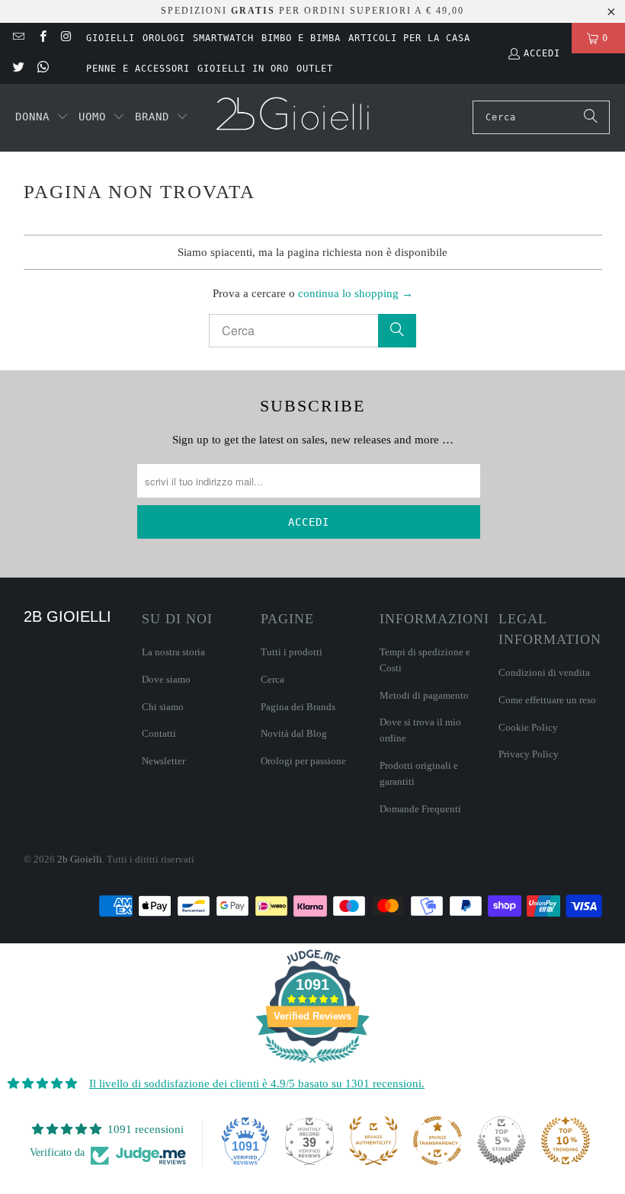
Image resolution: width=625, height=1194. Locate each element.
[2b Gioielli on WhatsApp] (41, 68)
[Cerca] (591, 117)
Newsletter (163, 761)
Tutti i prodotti (291, 652)
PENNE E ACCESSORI (138, 68)
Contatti (159, 733)
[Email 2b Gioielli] (17, 38)
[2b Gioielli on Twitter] (17, 68)
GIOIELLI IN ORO (243, 68)
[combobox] (541, 117)
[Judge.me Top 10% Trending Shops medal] (565, 1140)
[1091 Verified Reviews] (312, 1066)
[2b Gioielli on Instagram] (65, 38)
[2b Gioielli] (294, 117)
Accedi (542, 53)
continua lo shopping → (355, 293)
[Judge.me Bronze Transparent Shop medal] (437, 1140)
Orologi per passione (303, 761)
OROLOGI (164, 38)
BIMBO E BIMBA (301, 38)
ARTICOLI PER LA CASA (409, 38)
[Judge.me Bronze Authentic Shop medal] (373, 1140)
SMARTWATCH (223, 38)
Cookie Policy (528, 727)
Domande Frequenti (420, 809)
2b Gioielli (79, 859)
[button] (42, 117)
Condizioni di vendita (544, 672)
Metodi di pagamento (424, 695)
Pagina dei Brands (298, 706)
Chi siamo (163, 706)
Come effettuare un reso (547, 700)
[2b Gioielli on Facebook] (41, 38)
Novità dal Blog (294, 733)
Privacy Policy (528, 754)
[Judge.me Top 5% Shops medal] (501, 1140)
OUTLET (314, 68)
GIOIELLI (110, 38)
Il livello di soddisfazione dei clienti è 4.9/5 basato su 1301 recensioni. (257, 1083)
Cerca (272, 679)
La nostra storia (173, 652)
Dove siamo (166, 679)
